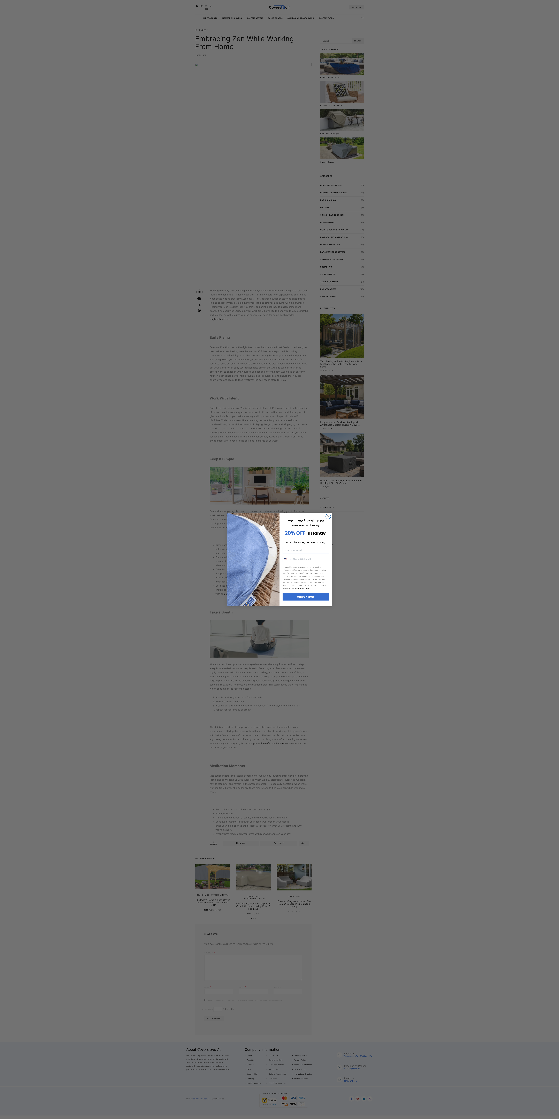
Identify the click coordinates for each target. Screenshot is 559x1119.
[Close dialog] (328, 516)
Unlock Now (305, 597)
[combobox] (287, 559)
